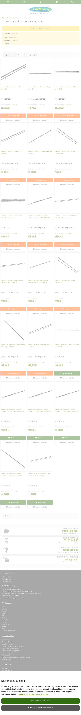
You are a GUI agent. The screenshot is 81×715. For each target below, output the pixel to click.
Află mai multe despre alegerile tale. (33, 694)
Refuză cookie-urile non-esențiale (40, 708)
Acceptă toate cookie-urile (40, 701)
